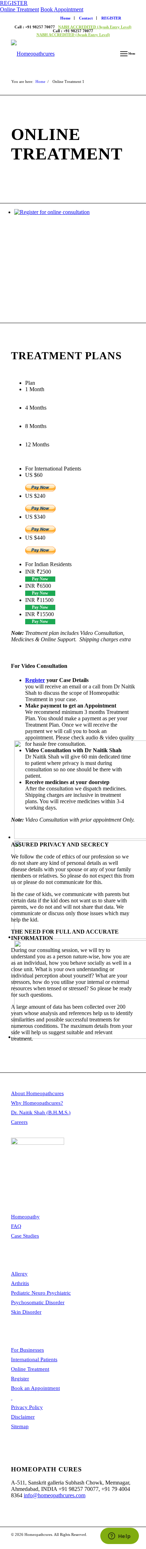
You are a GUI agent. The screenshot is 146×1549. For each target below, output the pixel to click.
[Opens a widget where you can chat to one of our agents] (119, 1536)
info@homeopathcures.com (54, 1495)
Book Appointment (61, 9)
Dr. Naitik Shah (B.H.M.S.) (41, 1112)
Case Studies (25, 1236)
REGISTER (14, 3)
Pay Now (40, 578)
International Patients (34, 1359)
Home (65, 18)
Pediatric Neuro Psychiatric (41, 1293)
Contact (86, 18)
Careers (19, 1122)
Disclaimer (23, 1417)
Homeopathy (25, 1217)
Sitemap (20, 1426)
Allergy (19, 1274)
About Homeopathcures (37, 1093)
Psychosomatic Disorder (37, 1302)
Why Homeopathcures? (37, 1103)
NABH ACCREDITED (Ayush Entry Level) (94, 27)
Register (35, 680)
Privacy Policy (27, 1407)
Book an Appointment (35, 1388)
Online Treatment (19, 9)
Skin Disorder (26, 1312)
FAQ (16, 1226)
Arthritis (20, 1283)
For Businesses (27, 1350)
